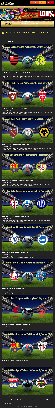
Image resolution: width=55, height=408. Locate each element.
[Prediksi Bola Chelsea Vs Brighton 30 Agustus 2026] (27, 237)
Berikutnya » (8, 403)
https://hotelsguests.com (24, 406)
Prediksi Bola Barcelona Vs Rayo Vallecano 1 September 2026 (17, 180)
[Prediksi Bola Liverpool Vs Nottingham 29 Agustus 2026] (27, 309)
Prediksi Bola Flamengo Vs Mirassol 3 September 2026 (16, 72)
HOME (18, 8)
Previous (1, 14)
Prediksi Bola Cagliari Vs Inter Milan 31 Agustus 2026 (15, 216)
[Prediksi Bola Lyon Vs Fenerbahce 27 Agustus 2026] (27, 381)
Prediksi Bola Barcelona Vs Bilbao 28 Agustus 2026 (15, 360)
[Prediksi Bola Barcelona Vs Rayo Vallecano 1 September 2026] (27, 165)
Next (53, 14)
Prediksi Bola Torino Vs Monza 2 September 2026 (14, 108)
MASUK (43, 2)
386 (5, 403)
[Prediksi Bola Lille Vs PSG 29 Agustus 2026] (27, 273)
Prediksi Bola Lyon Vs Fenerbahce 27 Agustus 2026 (15, 396)
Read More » (27, 77)
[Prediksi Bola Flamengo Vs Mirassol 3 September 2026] (27, 57)
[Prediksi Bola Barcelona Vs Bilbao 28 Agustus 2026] (27, 345)
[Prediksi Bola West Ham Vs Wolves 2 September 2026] (27, 129)
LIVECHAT (34, 2)
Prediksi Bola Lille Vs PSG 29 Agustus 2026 (13, 288)
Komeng (4, 74)
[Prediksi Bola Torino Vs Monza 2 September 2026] (27, 93)
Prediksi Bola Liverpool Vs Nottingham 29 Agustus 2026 (16, 324)
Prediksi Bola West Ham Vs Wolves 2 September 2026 (15, 144)
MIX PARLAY (35, 8)
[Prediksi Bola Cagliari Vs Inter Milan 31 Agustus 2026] (27, 201)
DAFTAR (50, 2)
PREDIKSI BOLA (26, 8)
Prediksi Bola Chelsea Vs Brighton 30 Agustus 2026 (15, 252)
